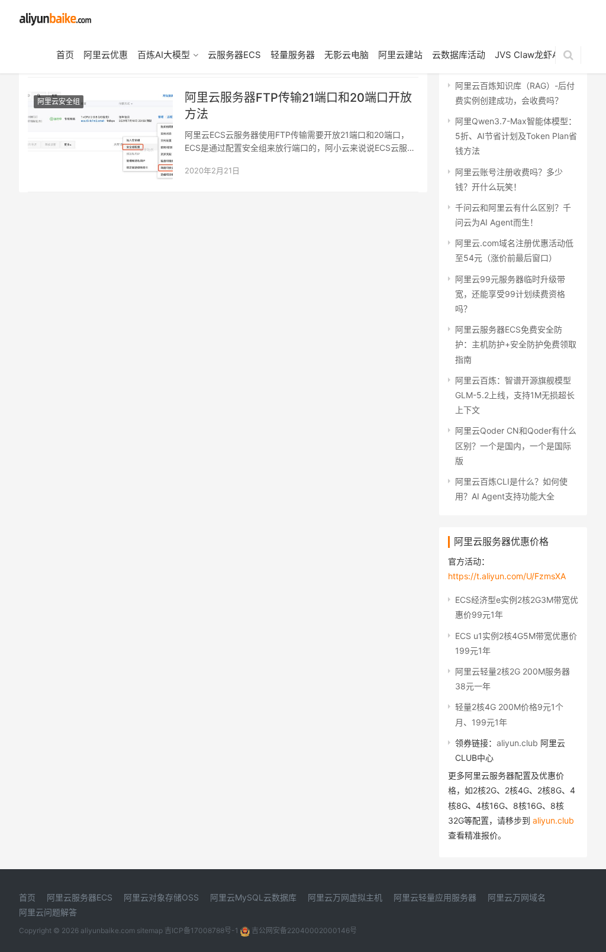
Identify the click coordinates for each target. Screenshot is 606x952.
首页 (65, 54)
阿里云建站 (400, 54)
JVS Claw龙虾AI (527, 54)
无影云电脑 (346, 54)
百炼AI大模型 (163, 54)
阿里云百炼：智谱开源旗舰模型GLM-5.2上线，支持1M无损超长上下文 (515, 395)
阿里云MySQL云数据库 (253, 897)
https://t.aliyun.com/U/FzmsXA (507, 576)
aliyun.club (517, 743)
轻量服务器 (292, 54)
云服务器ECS (234, 54)
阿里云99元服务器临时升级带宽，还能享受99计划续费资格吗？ (510, 294)
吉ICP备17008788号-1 (201, 930)
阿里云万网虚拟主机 (345, 897)
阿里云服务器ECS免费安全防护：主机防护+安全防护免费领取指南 (515, 344)
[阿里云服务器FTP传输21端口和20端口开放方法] (100, 97)
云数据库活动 (458, 54)
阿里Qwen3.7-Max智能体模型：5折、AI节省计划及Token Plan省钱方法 (516, 136)
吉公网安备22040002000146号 (303, 930)
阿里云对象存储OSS (161, 897)
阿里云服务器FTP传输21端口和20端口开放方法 (298, 106)
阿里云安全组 (58, 101)
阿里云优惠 (105, 54)
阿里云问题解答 (48, 912)
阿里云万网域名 (517, 897)
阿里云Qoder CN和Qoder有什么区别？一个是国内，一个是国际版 (515, 445)
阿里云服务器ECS (79, 897)
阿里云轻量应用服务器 (435, 897)
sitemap (150, 930)
